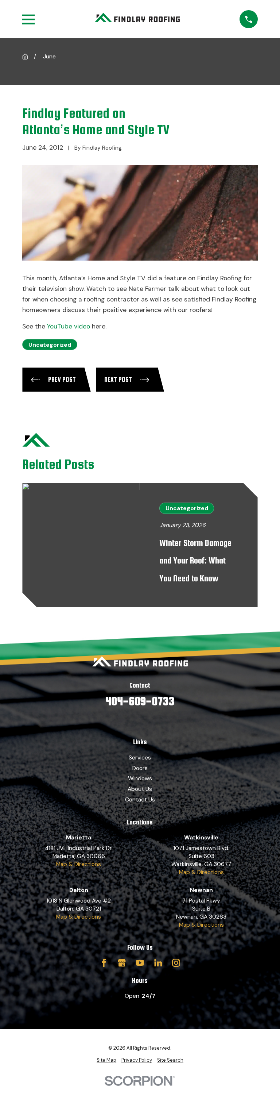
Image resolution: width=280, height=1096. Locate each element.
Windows (140, 778)
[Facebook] (104, 963)
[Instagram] (176, 963)
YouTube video (68, 326)
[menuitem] (106, 1060)
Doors (140, 768)
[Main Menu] (28, 19)
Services (140, 757)
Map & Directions (78, 864)
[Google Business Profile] (122, 963)
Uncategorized (49, 345)
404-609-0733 (139, 701)
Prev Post (62, 379)
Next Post (118, 379)
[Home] (137, 19)
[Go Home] (25, 56)
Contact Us (140, 799)
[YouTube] (140, 963)
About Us (140, 789)
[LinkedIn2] (158, 963)
